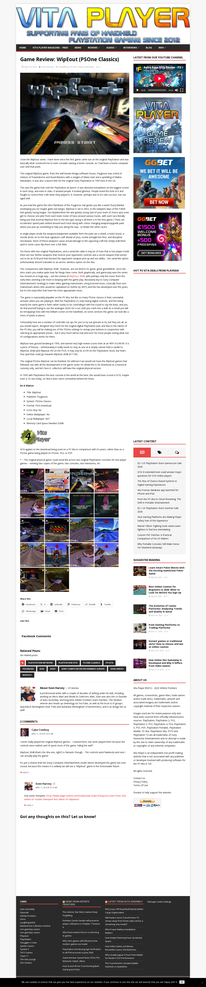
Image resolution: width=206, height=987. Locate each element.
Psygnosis (28, 668)
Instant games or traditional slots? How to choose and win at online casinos (166, 643)
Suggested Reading (146, 560)
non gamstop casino (30, 929)
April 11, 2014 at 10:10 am (46, 787)
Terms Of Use (140, 785)
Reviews (93, 47)
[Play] (137, 90)
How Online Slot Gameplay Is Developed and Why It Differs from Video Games (165, 662)
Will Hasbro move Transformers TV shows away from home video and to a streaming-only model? (124, 921)
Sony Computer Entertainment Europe (83, 668)
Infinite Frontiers (28, 915)
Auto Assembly (27, 909)
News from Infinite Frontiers (76, 903)
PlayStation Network (40, 662)
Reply (26, 772)
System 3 (24, 949)
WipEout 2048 (77, 276)
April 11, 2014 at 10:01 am (42, 734)
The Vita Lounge (28, 959)
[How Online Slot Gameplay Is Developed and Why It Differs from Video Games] (139, 666)
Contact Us (139, 778)
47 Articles (73, 688)
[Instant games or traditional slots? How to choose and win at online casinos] (139, 647)
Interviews (130, 47)
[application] (159, 78)
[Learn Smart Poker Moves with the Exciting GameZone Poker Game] (139, 574)
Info (161, 47)
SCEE (42, 668)
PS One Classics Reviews (82, 66)
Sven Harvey (47, 66)
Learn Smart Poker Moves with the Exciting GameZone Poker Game (166, 570)
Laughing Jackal (27, 922)
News (78, 47)
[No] (202, 982)
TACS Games (26, 952)
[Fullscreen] (181, 90)
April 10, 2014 (30, 66)
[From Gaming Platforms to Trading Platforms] (139, 631)
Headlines (64, 66)
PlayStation (25, 939)
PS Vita (109, 662)
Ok (182, 982)
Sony (53, 668)
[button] (32, 481)
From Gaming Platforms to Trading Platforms (164, 626)
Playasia (24, 935)
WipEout (27, 675)
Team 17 (24, 955)
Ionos (23, 919)
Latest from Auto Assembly (125, 901)
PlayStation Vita (68, 662)
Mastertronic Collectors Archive (35, 925)
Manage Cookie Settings (159, 901)
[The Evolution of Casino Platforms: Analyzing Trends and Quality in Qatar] (139, 612)
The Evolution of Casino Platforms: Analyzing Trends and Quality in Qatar (165, 608)
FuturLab (24, 912)
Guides (110, 47)
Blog (149, 47)
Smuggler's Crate (28, 942)
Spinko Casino (27, 946)
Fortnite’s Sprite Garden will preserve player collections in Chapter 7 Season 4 (81, 924)
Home (22, 47)
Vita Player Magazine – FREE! (50, 47)
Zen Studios (26, 962)
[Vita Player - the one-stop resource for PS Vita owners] (103, 42)
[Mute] (176, 90)
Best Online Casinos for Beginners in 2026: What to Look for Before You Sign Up (165, 589)
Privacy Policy (140, 781)
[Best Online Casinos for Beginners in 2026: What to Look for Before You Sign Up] (139, 593)
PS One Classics (91, 662)
